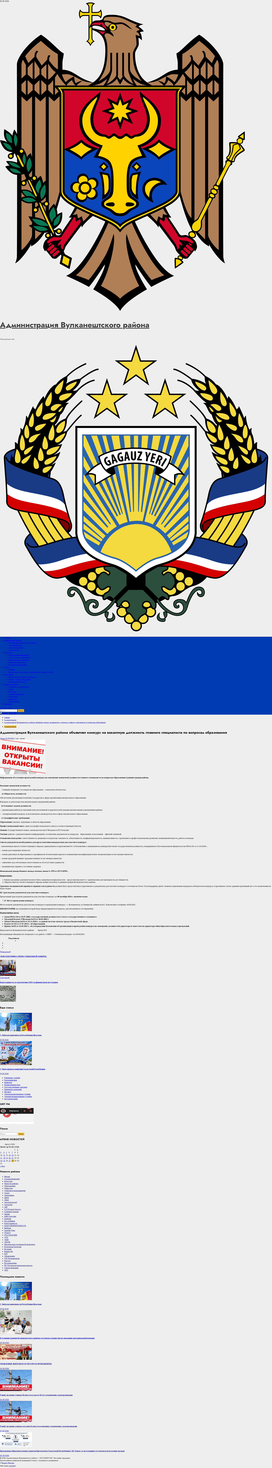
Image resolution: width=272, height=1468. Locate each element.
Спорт (6, 667)
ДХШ (6, 1240)
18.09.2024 (10, 738)
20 (10, 1158)
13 (10, 1155)
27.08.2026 (4, 1040)
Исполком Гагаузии (12, 1247)
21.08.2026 (4, 1431)
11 (4, 1155)
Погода (7, 1261)
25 (4, 1161)
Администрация (10, 726)
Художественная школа (18, 655)
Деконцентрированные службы (18, 1096)
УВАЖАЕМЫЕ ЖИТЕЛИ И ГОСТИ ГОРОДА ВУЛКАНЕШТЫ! (26, 1364)
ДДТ (6, 1237)
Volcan (2, 738)
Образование (14, 701)
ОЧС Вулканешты (12, 1258)
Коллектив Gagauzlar (17, 665)
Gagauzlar (8, 1205)
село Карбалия (15, 645)
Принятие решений (13, 1089)
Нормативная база (12, 1085)
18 (4, 1158)
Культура (8, 652)
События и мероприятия (18, 687)
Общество (12, 699)
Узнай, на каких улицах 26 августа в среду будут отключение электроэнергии (36, 1395)
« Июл (2, 1166)
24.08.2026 (4, 1368)
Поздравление (10, 1263)
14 (12, 1155)
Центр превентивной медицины (22, 677)
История (8, 1249)
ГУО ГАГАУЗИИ (10, 1235)
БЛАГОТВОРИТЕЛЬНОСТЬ (15, 1226)
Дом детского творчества (19, 657)
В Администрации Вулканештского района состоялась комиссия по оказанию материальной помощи (47, 1338)
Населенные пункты (12, 640)
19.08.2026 (4, 1073)
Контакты (8, 704)
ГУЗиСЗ (7, 1233)
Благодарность (10, 1223)
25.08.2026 (4, 1343)
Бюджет (7, 1092)
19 (7, 1158)
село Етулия (13, 650)
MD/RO (12, 713)
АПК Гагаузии (10, 1216)
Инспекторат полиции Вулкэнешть (19, 1244)
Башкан (7, 1219)
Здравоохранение (16, 694)
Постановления (11, 1099)
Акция (7, 1214)
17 (1, 1158)
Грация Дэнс (9, 1230)
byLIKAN (12, 1466)
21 (12, 1158)
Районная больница (17, 682)
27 (10, 1161)
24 (1, 1161)
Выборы (7, 1228)
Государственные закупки (15, 1087)
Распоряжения (10, 1080)
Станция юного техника (18, 660)
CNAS (6, 1200)
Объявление (9, 1256)
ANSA (6, 1197)
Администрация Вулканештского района (74, 324)
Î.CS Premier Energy (12, 1209)
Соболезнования (11, 1268)
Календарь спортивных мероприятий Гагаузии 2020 (30, 672)
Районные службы (12, 1078)
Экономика (13, 696)
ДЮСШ (11, 669)
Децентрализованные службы (17, 1094)
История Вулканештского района (22, 643)
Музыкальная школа (17, 662)
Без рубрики (9, 1221)
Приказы (8, 1082)
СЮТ (6, 1270)
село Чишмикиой (15, 647)
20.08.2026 (4, 1455)
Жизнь (7, 1176)
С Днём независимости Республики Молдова (21, 1035)
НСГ (6, 1254)
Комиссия (8, 1251)
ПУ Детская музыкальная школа (18, 1265)
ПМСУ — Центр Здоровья (19, 679)
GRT (6, 1207)
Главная (7, 638)
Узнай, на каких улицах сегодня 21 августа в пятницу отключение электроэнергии (38, 1426)
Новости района (11, 684)
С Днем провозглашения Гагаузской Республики (22, 1069)
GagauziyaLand (10, 1202)
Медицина (8, 674)
